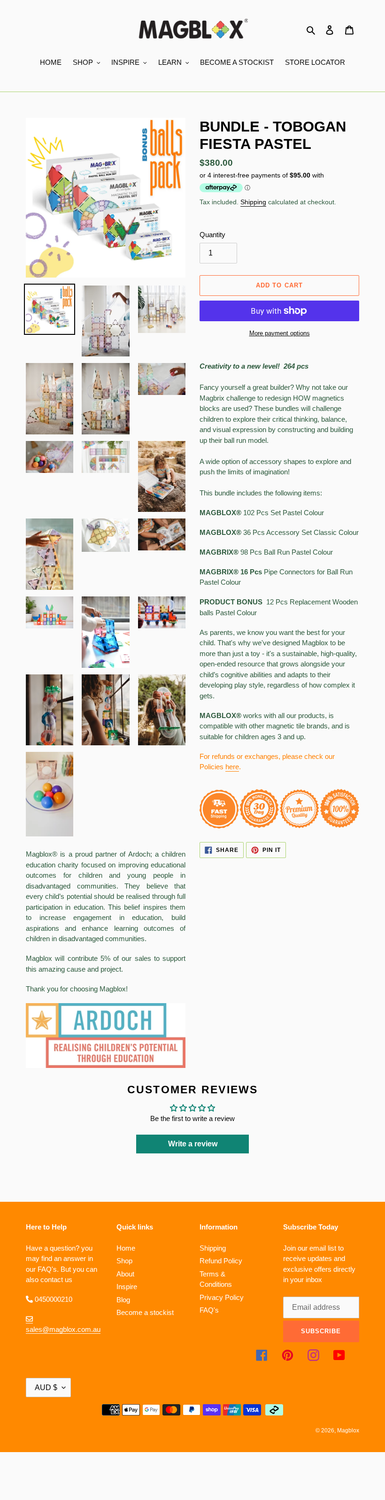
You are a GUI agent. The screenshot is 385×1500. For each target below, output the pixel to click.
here (232, 767)
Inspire (126, 1287)
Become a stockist (145, 1312)
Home (125, 1248)
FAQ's (209, 1310)
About (125, 1274)
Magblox (348, 1430)
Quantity (212, 235)
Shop (124, 1261)
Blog (123, 1300)
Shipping (253, 202)
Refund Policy (221, 1261)
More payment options (279, 333)
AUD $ (46, 1388)
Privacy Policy (222, 1297)
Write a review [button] (192, 1144)
